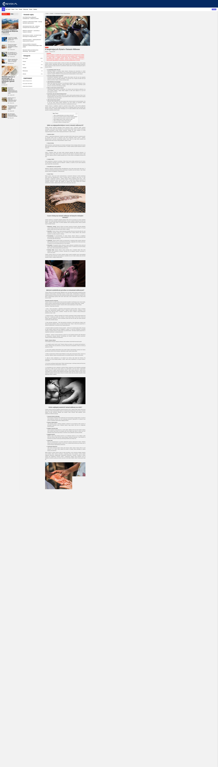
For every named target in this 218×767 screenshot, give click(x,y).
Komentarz (47, 638)
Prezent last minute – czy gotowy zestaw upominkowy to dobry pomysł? (13, 46)
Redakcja (35, 9)
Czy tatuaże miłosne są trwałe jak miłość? (62, 122)
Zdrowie (30, 9)
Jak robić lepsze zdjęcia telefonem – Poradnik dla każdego (12, 115)
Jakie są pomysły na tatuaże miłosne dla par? (62, 120)
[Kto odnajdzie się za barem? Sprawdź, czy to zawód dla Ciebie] (4, 54)
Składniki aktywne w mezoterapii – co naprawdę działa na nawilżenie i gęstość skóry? (8, 80)
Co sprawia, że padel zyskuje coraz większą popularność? (12, 38)
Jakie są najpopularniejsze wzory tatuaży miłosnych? (64, 115)
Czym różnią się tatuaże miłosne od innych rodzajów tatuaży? (65, 116)
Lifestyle (20, 9)
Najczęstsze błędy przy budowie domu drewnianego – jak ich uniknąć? (30, 50)
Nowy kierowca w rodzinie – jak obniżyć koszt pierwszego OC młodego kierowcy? (32, 35)
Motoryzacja (25, 9)
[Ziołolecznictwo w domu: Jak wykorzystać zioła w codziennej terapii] (4, 99)
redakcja (46, 51)
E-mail (62, 647)
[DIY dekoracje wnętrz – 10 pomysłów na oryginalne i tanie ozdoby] (4, 107)
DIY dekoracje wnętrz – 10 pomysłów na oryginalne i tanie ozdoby (12, 107)
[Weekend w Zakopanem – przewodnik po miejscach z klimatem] (10, 24)
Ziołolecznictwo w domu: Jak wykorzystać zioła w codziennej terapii (12, 99)
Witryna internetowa (80, 647)
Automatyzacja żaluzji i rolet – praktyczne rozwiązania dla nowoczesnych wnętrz (31, 27)
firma (12, 14)
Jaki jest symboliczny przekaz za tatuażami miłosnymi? (64, 118)
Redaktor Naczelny (63, 673)
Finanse (12, 9)
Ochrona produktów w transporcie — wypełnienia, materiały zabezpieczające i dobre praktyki (32, 45)
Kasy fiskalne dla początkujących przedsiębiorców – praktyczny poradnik (31, 18)
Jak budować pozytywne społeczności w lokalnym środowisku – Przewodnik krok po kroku (12, 90)
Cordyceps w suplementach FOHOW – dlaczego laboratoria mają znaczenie (32, 22)
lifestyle (4, 14)
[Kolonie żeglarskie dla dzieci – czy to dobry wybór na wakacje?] (4, 61)
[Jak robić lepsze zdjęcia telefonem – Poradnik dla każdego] (4, 115)
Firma (17, 9)
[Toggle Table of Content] (76, 114)
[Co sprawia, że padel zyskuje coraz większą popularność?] (4, 39)
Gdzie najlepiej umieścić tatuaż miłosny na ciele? (63, 119)
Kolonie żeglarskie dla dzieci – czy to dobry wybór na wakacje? (12, 60)
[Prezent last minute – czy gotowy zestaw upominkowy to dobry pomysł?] (4, 46)
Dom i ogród (8, 9)
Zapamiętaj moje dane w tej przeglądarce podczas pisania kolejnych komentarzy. (61, 652)
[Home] (3, 9)
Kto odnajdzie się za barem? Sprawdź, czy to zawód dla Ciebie (12, 53)
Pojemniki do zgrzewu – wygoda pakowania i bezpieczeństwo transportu (32, 40)
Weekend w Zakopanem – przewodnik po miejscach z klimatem (10, 31)
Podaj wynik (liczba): (48, 654)
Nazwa (46, 647)
